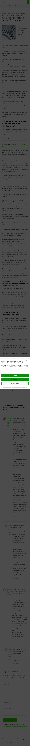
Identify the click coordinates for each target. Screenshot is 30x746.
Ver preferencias (15, 383)
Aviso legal (24, 387)
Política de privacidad (16, 387)
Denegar (15, 379)
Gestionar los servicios (15, 370)
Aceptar (15, 375)
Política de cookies (7, 387)
